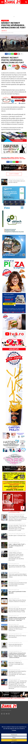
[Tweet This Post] (9, 53)
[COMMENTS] (21, 53)
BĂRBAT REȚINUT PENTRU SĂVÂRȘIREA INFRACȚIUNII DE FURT (12, 158)
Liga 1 (11, 698)
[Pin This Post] (15, 53)
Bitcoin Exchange (5, 698)
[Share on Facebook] (6, 53)
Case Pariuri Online (19, 698)
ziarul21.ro (4, 30)
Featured (22, 158)
